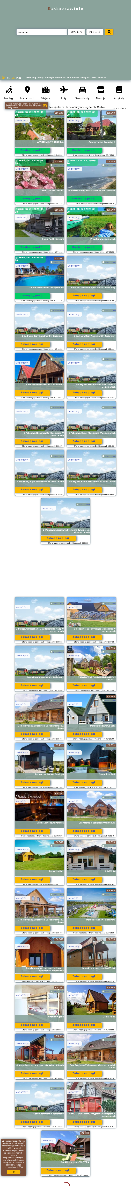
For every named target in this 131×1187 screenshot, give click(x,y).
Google (20, 1143)
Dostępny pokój (32, 150)
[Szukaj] (109, 32)
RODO (20, 1167)
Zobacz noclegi (83, 295)
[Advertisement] (65, 572)
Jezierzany (22, 120)
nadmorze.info (65, 8)
